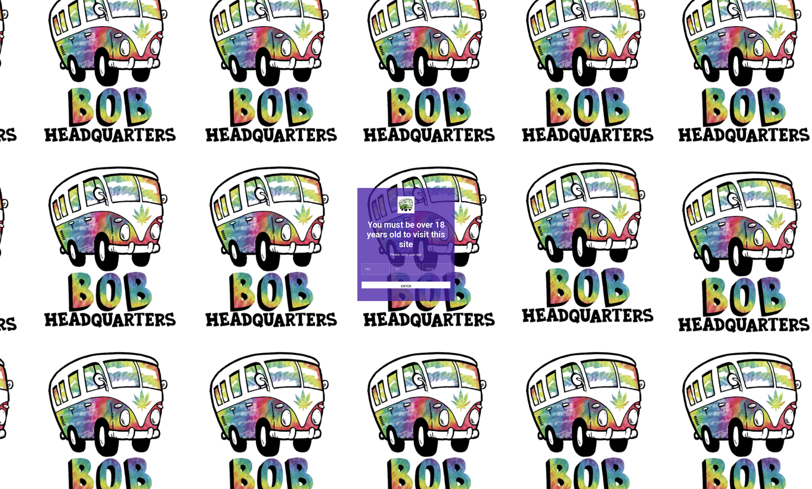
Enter (406, 286)
